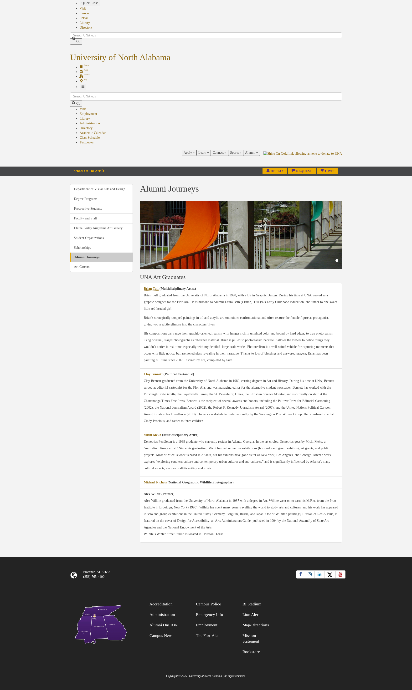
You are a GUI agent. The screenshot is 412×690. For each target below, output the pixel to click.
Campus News (161, 635)
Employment (88, 114)
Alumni (250, 152)
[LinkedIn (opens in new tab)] (319, 574)
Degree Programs (85, 199)
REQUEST (304, 171)
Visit (83, 8)
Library (85, 23)
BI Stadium (251, 604)
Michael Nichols (155, 482)
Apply (188, 152)
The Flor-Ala (207, 635)
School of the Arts (87, 171)
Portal (84, 18)
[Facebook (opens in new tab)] (300, 574)
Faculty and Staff (85, 218)
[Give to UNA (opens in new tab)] (302, 158)
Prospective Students (88, 208)
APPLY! (277, 171)
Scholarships (82, 247)
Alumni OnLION (163, 625)
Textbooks (86, 142)
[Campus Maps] (101, 623)
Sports (235, 152)
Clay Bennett (153, 374)
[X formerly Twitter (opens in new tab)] (330, 574)
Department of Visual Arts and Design (99, 189)
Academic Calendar (93, 133)
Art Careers (81, 267)
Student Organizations (89, 238)
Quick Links (90, 3)
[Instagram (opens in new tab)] (310, 574)
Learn (202, 152)
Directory (86, 27)
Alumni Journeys (87, 257)
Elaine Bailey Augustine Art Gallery (98, 228)
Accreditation (161, 604)
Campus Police (208, 604)
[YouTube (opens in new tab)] (340, 574)
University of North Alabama (120, 57)
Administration (90, 123)
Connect (219, 152)
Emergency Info (209, 614)
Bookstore (251, 651)
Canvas (84, 13)
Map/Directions (255, 625)
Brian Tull (151, 288)
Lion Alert (251, 614)
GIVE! (330, 171)
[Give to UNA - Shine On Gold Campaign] (310, 603)
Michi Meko (152, 435)
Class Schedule (90, 137)
